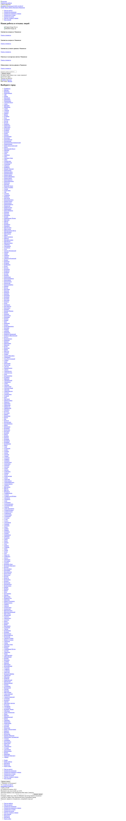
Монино (6, 663)
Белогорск (7, 430)
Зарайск (6, 604)
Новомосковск (8, 173)
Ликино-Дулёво (8, 638)
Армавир (6, 460)
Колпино (6, 297)
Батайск (6, 436)
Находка (6, 213)
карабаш (6, 331)
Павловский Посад (9, 149)
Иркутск (6, 351)
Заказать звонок (5, 73)
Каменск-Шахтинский (10, 335)
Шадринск (7, 487)
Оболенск (7, 711)
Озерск (6, 152)
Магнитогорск (8, 243)
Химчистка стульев (9, 15)
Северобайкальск (9, 482)
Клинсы (6, 301)
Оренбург (7, 155)
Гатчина (6, 193)
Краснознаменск (9, 278)
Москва (10, 81)
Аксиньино (7, 749)
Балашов (6, 439)
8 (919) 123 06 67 (18, 6)
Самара (6, 456)
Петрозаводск (8, 139)
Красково (7, 660)
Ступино (6, 518)
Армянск (6, 459)
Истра (6, 346)
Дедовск (6, 393)
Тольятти (6, 538)
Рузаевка (6, 116)
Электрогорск (8, 655)
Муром (6, 223)
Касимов (6, 328)
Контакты (16, 7)
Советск (6, 507)
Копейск (6, 294)
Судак (6, 519)
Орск (5, 153)
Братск (6, 417)
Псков (6, 133)
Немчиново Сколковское (11, 737)
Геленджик (7, 190)
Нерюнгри (7, 206)
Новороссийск (8, 172)
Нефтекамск (7, 209)
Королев (6, 291)
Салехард (7, 457)
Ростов (6, 121)
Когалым (6, 300)
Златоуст (6, 616)
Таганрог (7, 525)
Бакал (5, 445)
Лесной (6, 689)
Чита (5, 397)
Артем (6, 453)
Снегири (6, 725)
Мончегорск (7, 227)
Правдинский (8, 680)
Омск (5, 159)
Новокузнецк (8, 175)
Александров (8, 476)
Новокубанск (8, 178)
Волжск (6, 581)
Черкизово (7, 721)
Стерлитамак (8, 515)
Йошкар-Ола (8, 598)
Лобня (6, 254)
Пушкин (6, 130)
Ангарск (6, 467)
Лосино (6, 252)
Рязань (6, 115)
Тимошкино (7, 746)
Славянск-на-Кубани (10, 496)
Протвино (7, 98)
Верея (6, 624)
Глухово (6, 748)
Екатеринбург (8, 376)
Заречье (6, 701)
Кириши (6, 314)
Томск (6, 539)
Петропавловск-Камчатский (12, 142)
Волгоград (7, 575)
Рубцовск (7, 119)
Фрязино (6, 196)
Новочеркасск (8, 179)
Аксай (6, 474)
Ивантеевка (7, 343)
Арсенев (6, 454)
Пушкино (7, 128)
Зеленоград (7, 609)
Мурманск (7, 224)
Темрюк (6, 530)
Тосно (6, 541)
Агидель (6, 620)
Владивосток (8, 572)
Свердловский (8, 694)
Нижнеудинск (8, 201)
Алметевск (7, 471)
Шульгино (7, 734)
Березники (7, 426)
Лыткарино (7, 246)
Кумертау (7, 271)
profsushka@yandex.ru (7, 786)
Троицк (6, 542)
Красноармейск (8, 284)
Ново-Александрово (10, 729)
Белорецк (7, 428)
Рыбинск (6, 124)
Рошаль (6, 647)
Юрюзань (7, 599)
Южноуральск (8, 603)
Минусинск (7, 229)
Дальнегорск (8, 394)
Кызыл (6, 260)
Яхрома (6, 658)
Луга (5, 249)
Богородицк (7, 422)
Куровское (7, 636)
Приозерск (7, 99)
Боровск (6, 623)
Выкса (6, 590)
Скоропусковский (9, 697)
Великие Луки (8, 564)
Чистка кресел (8, 10)
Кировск (6, 309)
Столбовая (7, 708)
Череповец (7, 403)
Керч (5, 321)
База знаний (7, 20)
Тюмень (6, 545)
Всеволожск (7, 586)
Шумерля (7, 491)
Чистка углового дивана (11, 18)
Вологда (6, 578)
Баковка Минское (9, 735)
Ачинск (6, 473)
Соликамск (7, 502)
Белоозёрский (8, 666)
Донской (6, 385)
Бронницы (7, 416)
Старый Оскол (8, 511)
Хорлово (6, 691)
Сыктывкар (7, 522)
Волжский (7, 582)
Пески (6, 718)
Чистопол (7, 399)
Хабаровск (7, 357)
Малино (6, 715)
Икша (5, 714)
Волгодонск (7, 573)
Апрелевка (7, 464)
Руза (5, 118)
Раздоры (6, 726)
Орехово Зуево (8, 644)
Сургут (6, 521)
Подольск (7, 138)
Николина (7, 728)
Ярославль (7, 596)
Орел (5, 156)
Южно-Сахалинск (9, 601)
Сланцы (6, 494)
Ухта (5, 553)
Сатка (6, 104)
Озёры (6, 643)
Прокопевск (7, 101)
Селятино (7, 670)
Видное (6, 567)
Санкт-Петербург (9, 508)
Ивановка (7, 754)
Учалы (6, 550)
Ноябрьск (7, 167)
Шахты (6, 488)
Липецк (6, 257)
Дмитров (6, 389)
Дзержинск (7, 382)
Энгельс (6, 366)
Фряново (6, 678)
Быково (6, 684)
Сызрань (6, 524)
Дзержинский (8, 380)
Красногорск (8, 281)
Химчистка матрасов (10, 12)
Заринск (6, 606)
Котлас (6, 288)
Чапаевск (7, 409)
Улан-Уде (6, 555)
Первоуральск (8, 144)
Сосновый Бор (8, 505)
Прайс (2, 7)
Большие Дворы (9, 709)
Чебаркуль (7, 406)
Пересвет (7, 646)
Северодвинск (8, 484)
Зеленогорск (7, 607)
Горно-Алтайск (8, 187)
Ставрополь (7, 513)
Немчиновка (7, 751)
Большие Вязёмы (9, 674)
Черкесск (6, 402)
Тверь (5, 548)
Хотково (6, 352)
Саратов (6, 110)
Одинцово (7, 164)
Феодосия (7, 198)
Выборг (6, 589)
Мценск (6, 238)
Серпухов (7, 479)
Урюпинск (7, 559)
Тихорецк (7, 531)
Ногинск (6, 184)
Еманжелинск (8, 368)
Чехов (6, 653)
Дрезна (6, 629)
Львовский (7, 675)
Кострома (7, 289)
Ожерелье (7, 641)
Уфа (5, 94)
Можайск (7, 226)
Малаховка (7, 664)
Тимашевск (7, 535)
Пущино (6, 132)
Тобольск (7, 536)
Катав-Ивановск (9, 326)
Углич (6, 552)
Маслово (6, 745)
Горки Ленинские (9, 712)
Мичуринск (7, 233)
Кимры (6, 320)
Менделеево (7, 692)
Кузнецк (6, 263)
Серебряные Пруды (10, 649)
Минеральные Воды (10, 230)
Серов (6, 477)
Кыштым (6, 261)
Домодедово (7, 386)
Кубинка (6, 272)
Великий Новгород (9, 565)
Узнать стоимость (6, 35)
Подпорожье (7, 136)
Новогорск (7, 743)
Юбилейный (7, 657)
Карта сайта (7, 766)
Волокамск (7, 579)
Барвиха (6, 731)
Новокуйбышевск (9, 176)
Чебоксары (7, 405)
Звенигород (7, 618)
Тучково (6, 661)
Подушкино (7, 742)
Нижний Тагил (8, 186)
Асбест (6, 450)
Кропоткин (7, 277)
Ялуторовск (7, 593)
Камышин (7, 332)
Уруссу (6, 558)
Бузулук (6, 411)
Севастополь (8, 481)
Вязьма (6, 587)
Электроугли (8, 371)
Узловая (6, 562)
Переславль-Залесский (10, 145)
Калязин (6, 632)
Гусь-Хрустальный (9, 359)
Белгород (7, 431)
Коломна (6, 298)
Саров (6, 108)
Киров (6, 312)
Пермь (6, 96)
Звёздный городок (9, 703)
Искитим (6, 348)
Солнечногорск (8, 504)
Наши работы (9, 7)
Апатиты (6, 465)
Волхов (6, 576)
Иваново (6, 345)
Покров (6, 135)
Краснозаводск (8, 635)
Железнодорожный (9, 612)
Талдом (6, 650)
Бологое (6, 420)
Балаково (6, 442)
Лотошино (7, 706)
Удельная (6, 667)
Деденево (7, 698)
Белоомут (7, 700)
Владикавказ (8, 569)
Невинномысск (8, 204)
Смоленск (7, 498)
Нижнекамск (8, 203)
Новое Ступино (8, 640)
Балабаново (7, 443)
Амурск (6, 470)
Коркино (6, 292)
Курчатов (7, 269)
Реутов (6, 122)
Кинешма (7, 317)
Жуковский (7, 615)
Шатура (6, 490)
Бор (5, 419)
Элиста (6, 369)
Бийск (6, 425)
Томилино (7, 652)
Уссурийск (7, 561)
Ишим (6, 349)
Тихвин (6, 533)
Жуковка (6, 732)
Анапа (6, 468)
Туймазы (6, 547)
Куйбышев (7, 264)
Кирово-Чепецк (8, 311)
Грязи (5, 362)
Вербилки (7, 695)
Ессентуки (7, 365)
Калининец (7, 630)
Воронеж (6, 91)
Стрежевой (7, 516)
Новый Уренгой (9, 169)
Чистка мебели (8, 803)
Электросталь (8, 372)
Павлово (6, 150)
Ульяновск (7, 556)
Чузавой (6, 396)
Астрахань (7, 448)
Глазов (6, 189)
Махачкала (7, 241)
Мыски (6, 221)
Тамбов (6, 528)
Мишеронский (8, 717)
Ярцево (6, 595)
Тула (5, 544)
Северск (6, 485)
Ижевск (6, 342)
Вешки (6, 752)
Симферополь (8, 493)
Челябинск (7, 88)
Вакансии (22, 7)
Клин (5, 303)
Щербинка (7, 107)
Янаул (6, 621)
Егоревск (7, 377)
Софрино (7, 669)
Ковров (6, 286)
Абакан (6, 757)
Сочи (5, 501)
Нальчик (6, 212)
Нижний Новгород (9, 755)
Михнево (7, 677)
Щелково (6, 105)
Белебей (6, 433)
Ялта (5, 592)
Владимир (7, 570)
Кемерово (7, 323)
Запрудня (7, 672)
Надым (6, 216)
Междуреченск (8, 237)
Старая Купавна (8, 510)
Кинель (6, 318)
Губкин (6, 360)
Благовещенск (8, 423)
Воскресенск (8, 584)
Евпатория (7, 363)
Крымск (6, 275)
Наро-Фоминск (8, 210)
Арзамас (6, 451)
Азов (5, 447)
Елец (5, 374)
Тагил (6, 527)
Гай (5, 192)
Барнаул (6, 437)
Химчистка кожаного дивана (12, 13)
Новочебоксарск (9, 181)
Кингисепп (7, 315)
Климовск (7, 304)
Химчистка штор (9, 16)
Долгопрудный (8, 388)
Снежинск (7, 499)
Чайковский (7, 408)
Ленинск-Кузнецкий (10, 258)
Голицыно (7, 627)
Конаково (7, 295)
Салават (6, 111)
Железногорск (8, 610)
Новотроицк (7, 170)
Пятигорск (7, 127)
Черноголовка (8, 400)
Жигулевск (7, 613)
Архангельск (8, 462)
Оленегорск (7, 161)
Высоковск (7, 626)
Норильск (7, 183)
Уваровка (7, 720)
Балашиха (7, 440)
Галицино (7, 195)
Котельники (7, 633)
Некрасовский (8, 683)
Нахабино (7, 215)
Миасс (6, 235)
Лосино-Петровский (10, 250)
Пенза (6, 147)
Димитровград (8, 391)
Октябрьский (8, 162)
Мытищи (6, 220)
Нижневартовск (8, 199)
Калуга (6, 337)
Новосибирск (8, 93)
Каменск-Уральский (10, 334)
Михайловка (7, 232)
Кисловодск (7, 306)
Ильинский (7, 687)
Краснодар (7, 283)
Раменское (7, 125)
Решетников (7, 723)
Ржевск (6, 113)
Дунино (6, 738)
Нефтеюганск (8, 207)
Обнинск (6, 166)
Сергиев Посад (8, 102)
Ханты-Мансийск (9, 355)
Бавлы (6, 434)
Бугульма (7, 413)
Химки (6, 354)
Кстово (6, 274)
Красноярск (7, 280)
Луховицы (7, 247)
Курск (6, 266)
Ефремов (6, 379)
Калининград (8, 338)
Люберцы (7, 244)
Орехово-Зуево (8, 158)
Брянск (6, 414)
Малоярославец (8, 240)
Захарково (7, 740)
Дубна (6, 383)
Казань (6, 325)
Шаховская (7, 681)
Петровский (7, 141)
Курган (6, 267)
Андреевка (7, 686)
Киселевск (7, 308)
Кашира (6, 329)
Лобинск (6, 255)
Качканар (7, 340)
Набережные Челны (10, 218)
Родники (6, 704)
